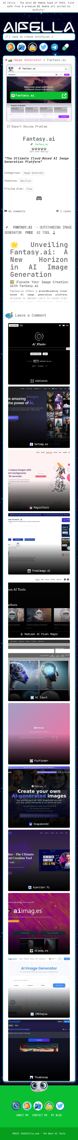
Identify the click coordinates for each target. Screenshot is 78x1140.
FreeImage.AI (40, 570)
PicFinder (40, 760)
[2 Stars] (35, 148)
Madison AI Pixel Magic (40, 634)
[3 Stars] (39, 148)
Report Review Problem (29, 127)
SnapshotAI (40, 824)
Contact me (39, 1115)
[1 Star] (32, 148)
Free (29, 189)
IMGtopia (40, 1014)
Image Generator (27, 60)
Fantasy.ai (39, 138)
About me (22, 1115)
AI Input (40, 697)
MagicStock (40, 507)
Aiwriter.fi (40, 887)
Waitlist (26, 180)
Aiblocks (40, 381)
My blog (56, 1115)
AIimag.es (40, 950)
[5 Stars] (45, 148)
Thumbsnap (40, 1077)
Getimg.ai (40, 444)
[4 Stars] (42, 148)
